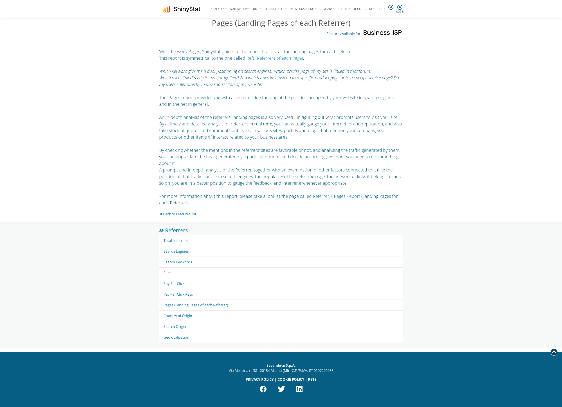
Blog (357, 9)
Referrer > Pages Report (336, 196)
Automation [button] (239, 9)
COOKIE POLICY (290, 379)
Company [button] (326, 9)
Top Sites (344, 9)
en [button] (380, 9)
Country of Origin (178, 315)
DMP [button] (256, 9)
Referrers (176, 230)
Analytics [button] (218, 9)
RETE (312, 379)
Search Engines (176, 251)
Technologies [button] (274, 9)
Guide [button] (369, 9)
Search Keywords (178, 262)
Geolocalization (176, 337)
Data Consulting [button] (302, 9)
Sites (167, 272)
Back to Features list (179, 214)
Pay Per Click (174, 283)
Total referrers (176, 240)
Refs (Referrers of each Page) (274, 58)
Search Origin (175, 326)
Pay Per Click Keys (178, 294)
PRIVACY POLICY (260, 379)
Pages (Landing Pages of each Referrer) (196, 305)
